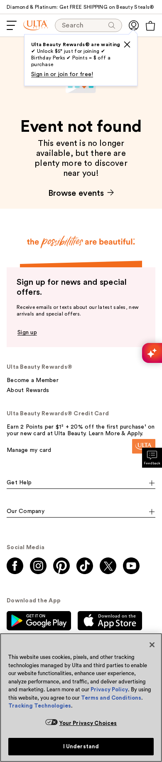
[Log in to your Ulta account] (134, 25)
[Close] (152, 645)
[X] (127, 44)
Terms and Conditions (111, 697)
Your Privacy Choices (88, 723)
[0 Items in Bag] (150, 25)
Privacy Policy (109, 689)
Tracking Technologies (39, 705)
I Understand (81, 746)
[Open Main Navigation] (12, 25)
